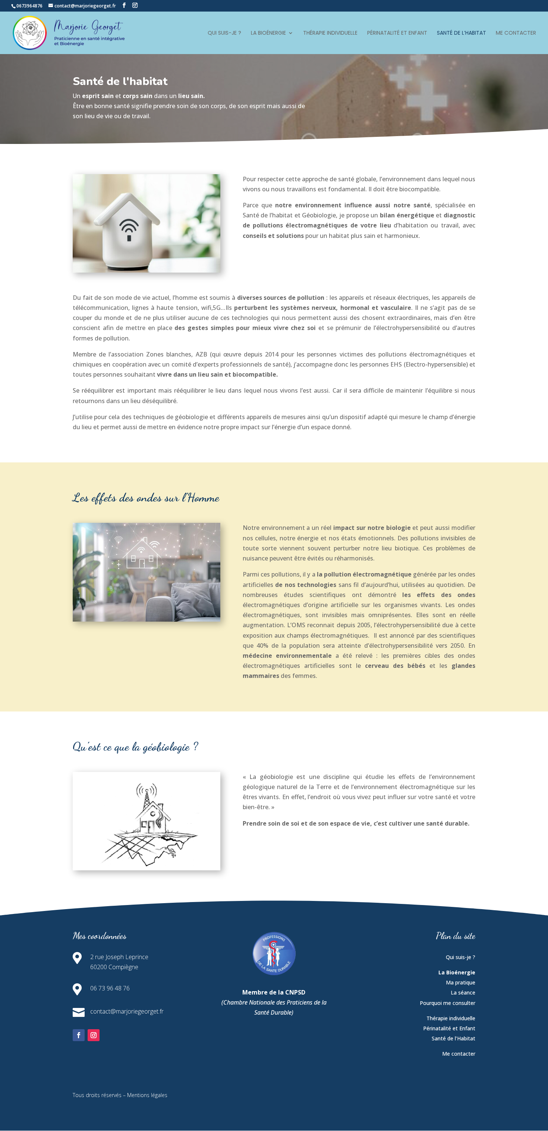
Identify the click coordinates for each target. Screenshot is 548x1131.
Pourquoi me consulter (447, 1002)
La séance (463, 992)
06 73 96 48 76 (110, 988)
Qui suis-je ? (224, 33)
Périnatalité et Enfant (449, 1028)
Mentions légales (147, 1095)
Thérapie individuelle (330, 33)
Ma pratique (460, 982)
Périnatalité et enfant (397, 33)
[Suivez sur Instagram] (94, 1035)
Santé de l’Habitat (453, 1038)
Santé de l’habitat (461, 33)
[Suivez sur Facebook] (79, 1035)
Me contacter (516, 33)
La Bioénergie (268, 33)
